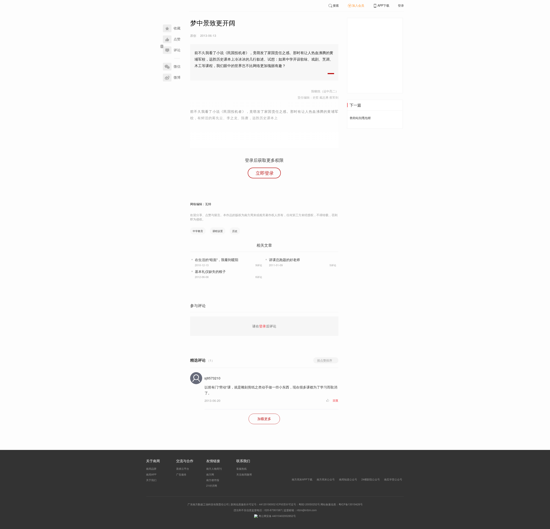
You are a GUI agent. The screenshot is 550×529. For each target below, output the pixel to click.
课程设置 (217, 231)
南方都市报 (212, 480)
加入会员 (358, 5)
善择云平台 (182, 468)
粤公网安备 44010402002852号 (277, 516)
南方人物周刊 (214, 468)
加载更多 (264, 418)
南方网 (210, 474)
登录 (401, 5)
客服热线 (241, 468)
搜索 (336, 5)
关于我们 (151, 480)
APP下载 (383, 5)
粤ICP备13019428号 (351, 504)
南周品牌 (151, 468)
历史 (234, 231)
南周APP (151, 474)
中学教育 (198, 231)
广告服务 (181, 474)
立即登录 (265, 173)
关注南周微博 (244, 474)
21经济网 (211, 485)
